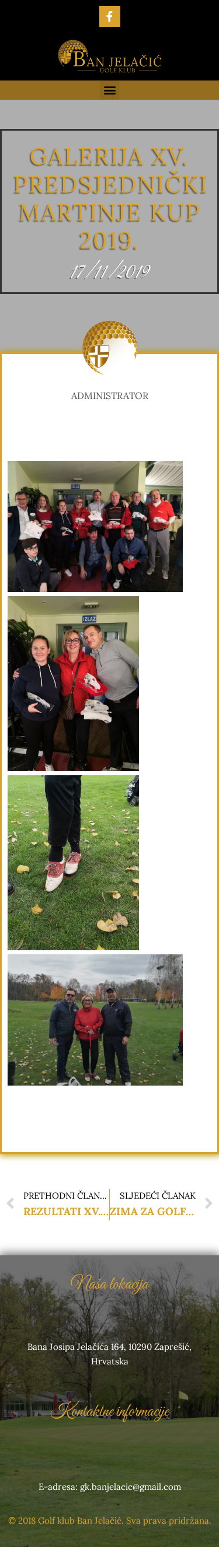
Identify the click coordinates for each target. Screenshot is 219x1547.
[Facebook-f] (109, 16)
